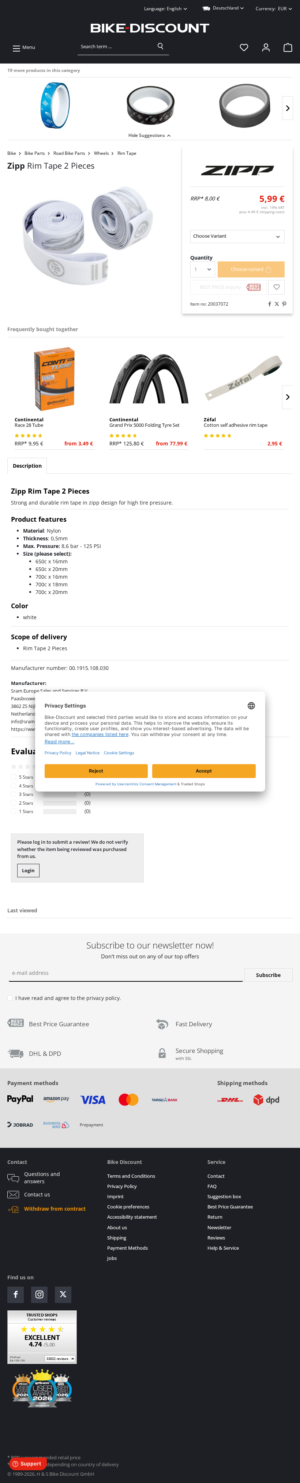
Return (214, 1217)
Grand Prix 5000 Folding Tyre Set (144, 422)
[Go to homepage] (150, 28)
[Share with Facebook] (267, 304)
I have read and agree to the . (68, 998)
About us (117, 1228)
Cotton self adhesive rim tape (235, 422)
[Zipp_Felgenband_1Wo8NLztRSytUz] (87, 236)
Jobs (112, 1258)
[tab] (27, 466)
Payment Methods (127, 1248)
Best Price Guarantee (230, 1207)
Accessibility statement (132, 1217)
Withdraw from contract (55, 1209)
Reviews (216, 1238)
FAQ (212, 1186)
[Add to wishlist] (276, 287)
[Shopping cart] (286, 47)
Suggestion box (224, 1196)
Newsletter (219, 1228)
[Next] (287, 108)
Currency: (271, 8)
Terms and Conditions (131, 1176)
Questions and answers (42, 1178)
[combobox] (115, 46)
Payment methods (32, 1083)
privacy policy (103, 998)
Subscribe (268, 975)
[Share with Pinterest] (282, 304)
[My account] (266, 47)
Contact (216, 1176)
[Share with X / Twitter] (275, 304)
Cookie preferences (128, 1207)
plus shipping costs (262, 211)
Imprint (115, 1196)
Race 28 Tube (29, 422)
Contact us (37, 1194)
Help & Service (223, 1248)
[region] (150, 104)
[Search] (160, 46)
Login (28, 870)
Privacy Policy (122, 1186)
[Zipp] (237, 170)
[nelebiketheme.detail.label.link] (55, 105)
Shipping (116, 1238)
